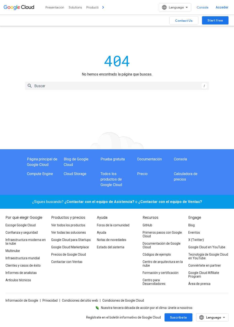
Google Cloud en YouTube (206, 247)
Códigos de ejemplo (157, 254)
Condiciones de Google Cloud (123, 300)
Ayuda (101, 232)
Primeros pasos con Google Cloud (162, 234)
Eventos (194, 232)
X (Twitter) (196, 240)
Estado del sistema (110, 247)
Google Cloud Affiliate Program (203, 274)
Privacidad (50, 300)
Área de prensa (199, 284)
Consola (202, 7)
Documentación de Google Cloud (162, 245)
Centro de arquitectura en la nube (163, 263)
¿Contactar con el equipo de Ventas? (170, 202)
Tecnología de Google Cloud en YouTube (208, 256)
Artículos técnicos (18, 280)
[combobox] (117, 86)
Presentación (54, 7)
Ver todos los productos (68, 225)
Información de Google (21, 300)
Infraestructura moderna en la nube (25, 241)
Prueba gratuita (113, 159)
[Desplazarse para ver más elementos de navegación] (103, 7)
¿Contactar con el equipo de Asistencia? (99, 202)
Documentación (149, 159)
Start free (215, 20)
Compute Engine (40, 174)
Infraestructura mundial (22, 258)
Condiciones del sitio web (80, 300)
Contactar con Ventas (66, 262)
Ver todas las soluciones (68, 232)
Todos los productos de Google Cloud (111, 179)
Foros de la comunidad (113, 225)
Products (92, 7)
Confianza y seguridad (21, 232)
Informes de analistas (21, 273)
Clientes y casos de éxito (23, 265)
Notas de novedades (111, 240)
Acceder (222, 7)
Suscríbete (178, 317)
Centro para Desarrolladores (154, 282)
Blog (191, 225)
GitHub (147, 225)
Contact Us (184, 21)
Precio (142, 174)
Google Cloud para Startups (71, 240)
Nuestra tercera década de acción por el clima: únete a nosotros (146, 308)
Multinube (12, 251)
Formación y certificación (160, 273)
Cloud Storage (75, 174)
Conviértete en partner (204, 265)
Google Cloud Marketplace (70, 247)
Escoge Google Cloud (20, 225)
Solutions (75, 7)
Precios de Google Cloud (68, 254)
